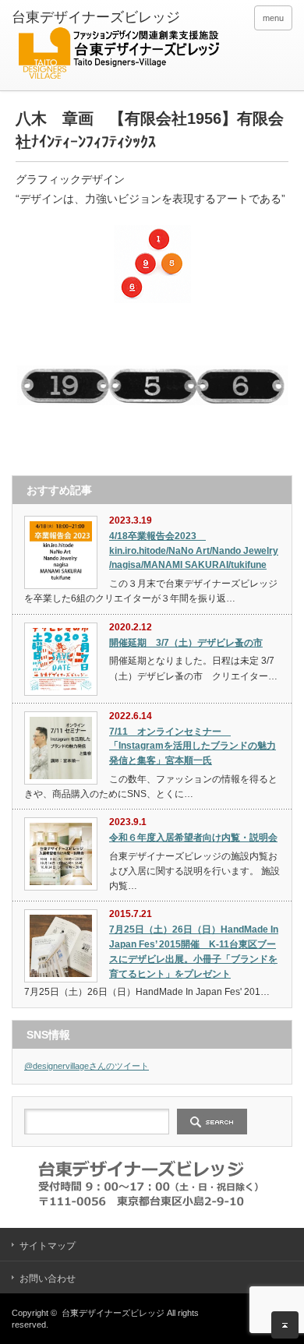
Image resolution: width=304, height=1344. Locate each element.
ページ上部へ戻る (285, 1325)
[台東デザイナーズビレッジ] (118, 47)
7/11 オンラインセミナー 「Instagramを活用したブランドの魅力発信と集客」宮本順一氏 (192, 746)
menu (273, 18)
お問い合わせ (47, 1278)
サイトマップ (47, 1245)
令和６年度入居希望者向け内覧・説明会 (193, 837)
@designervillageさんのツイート (86, 1066)
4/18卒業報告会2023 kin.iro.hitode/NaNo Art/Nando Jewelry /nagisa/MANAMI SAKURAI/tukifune (193, 550)
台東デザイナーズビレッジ (113, 1313)
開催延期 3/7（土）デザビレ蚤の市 (186, 642)
